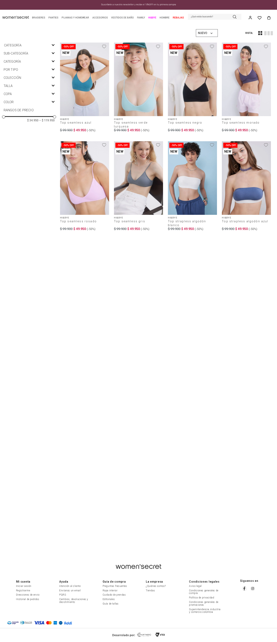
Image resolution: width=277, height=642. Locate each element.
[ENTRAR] (251, 18)
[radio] (260, 33)
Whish (260, 18)
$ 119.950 (47, 120)
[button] (214, 17)
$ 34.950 (32, 120)
